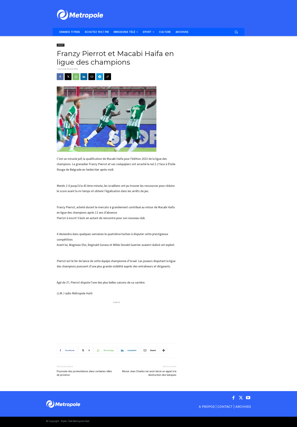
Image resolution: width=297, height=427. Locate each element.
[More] (163, 350)
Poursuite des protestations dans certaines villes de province (84, 373)
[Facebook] (60, 76)
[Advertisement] (117, 320)
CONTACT (225, 406)
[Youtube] (248, 398)
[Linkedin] (83, 76)
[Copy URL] (107, 76)
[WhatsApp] (76, 76)
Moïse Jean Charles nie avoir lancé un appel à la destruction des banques (149, 373)
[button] (236, 32)
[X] (68, 76)
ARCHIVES (243, 406)
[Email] (91, 76)
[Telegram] (99, 76)
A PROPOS (207, 406)
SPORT (60, 45)
